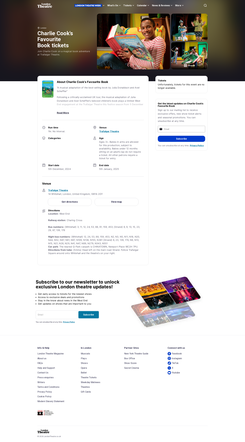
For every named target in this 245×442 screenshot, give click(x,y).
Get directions (70, 201)
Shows (84, 363)
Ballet (84, 372)
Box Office (129, 358)
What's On (112, 5)
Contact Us (42, 372)
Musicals (85, 353)
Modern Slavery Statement (50, 401)
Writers (41, 382)
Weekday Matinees (90, 382)
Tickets (127, 5)
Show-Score (130, 363)
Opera (84, 368)
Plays (84, 358)
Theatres (85, 387)
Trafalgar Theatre (109, 131)
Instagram (177, 358)
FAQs (40, 363)
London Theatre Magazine (50, 353)
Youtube (176, 372)
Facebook (177, 353)
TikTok (175, 363)
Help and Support (46, 368)
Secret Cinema (131, 368)
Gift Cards (86, 391)
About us (41, 358)
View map (116, 201)
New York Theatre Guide (136, 353)
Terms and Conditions (48, 387)
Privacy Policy (197, 145)
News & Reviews (161, 5)
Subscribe (181, 138)
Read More (63, 112)
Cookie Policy (44, 396)
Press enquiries (45, 377)
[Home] (44, 5)
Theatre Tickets (89, 377)
